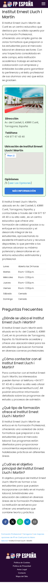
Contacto (22, 573)
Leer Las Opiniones (20, 183)
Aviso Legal (22, 569)
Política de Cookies (22, 562)
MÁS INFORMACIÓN (24, 190)
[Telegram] (27, 522)
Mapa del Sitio (22, 576)
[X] (12, 522)
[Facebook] (5, 522)
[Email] (34, 522)
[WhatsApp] (20, 522)
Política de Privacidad (22, 566)
